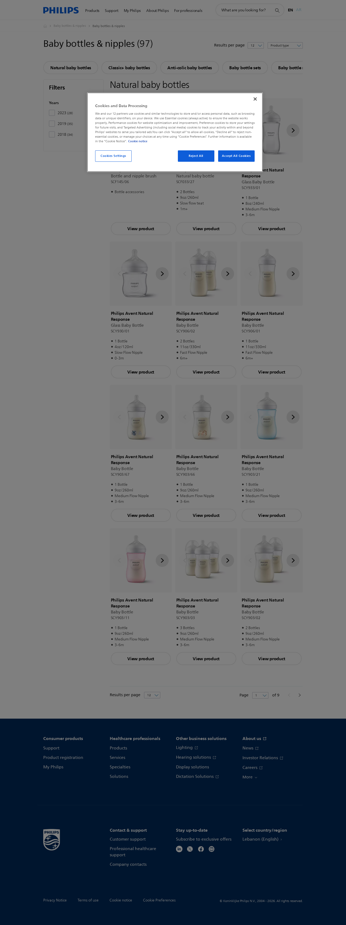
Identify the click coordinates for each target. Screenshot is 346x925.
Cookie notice (137, 141)
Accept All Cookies (236, 155)
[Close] (255, 99)
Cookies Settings (113, 155)
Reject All (196, 155)
